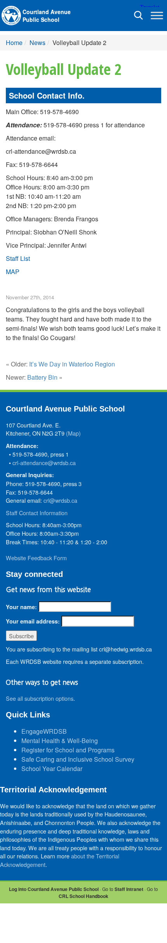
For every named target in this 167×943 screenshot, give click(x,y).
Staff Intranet (129, 889)
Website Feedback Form (36, 558)
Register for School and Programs (68, 749)
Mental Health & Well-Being (59, 740)
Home (14, 42)
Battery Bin (42, 377)
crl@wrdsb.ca (60, 500)
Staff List (18, 258)
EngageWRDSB (44, 731)
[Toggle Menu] (157, 15)
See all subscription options (39, 698)
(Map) (73, 433)
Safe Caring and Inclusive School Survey (77, 759)
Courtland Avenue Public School (47, 15)
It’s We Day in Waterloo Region (72, 363)
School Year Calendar (51, 768)
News (37, 42)
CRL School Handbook (83, 896)
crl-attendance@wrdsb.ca (44, 462)
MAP (12, 271)
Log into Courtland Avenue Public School (54, 889)
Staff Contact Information (37, 513)
